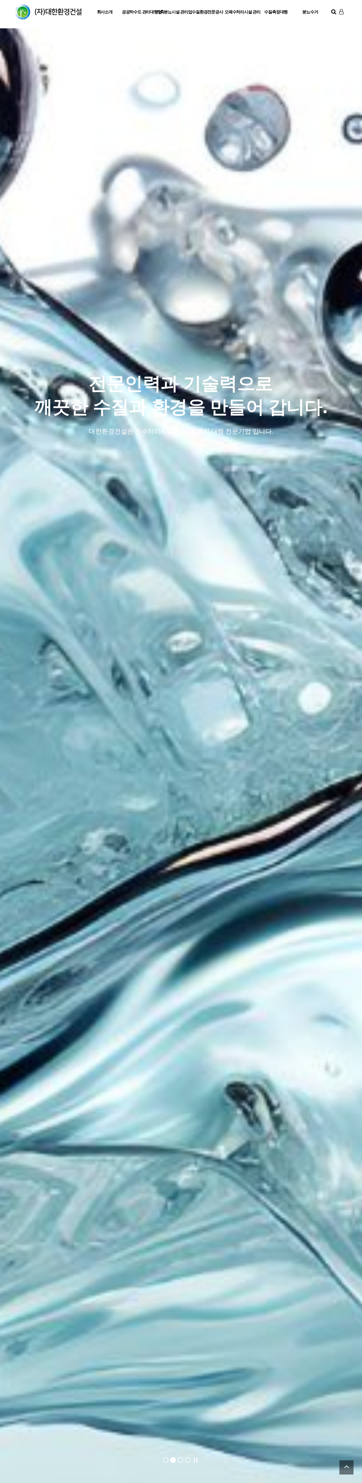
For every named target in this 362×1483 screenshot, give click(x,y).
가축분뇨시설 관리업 (173, 11)
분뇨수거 (310, 11)
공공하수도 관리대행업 (139, 11)
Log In (341, 22)
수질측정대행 (276, 11)
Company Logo (48, 12)
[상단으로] (346, 1467)
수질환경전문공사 (207, 11)
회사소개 (105, 11)
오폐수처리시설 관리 (242, 11)
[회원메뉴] (341, 12)
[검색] (333, 12)
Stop (196, 1460)
